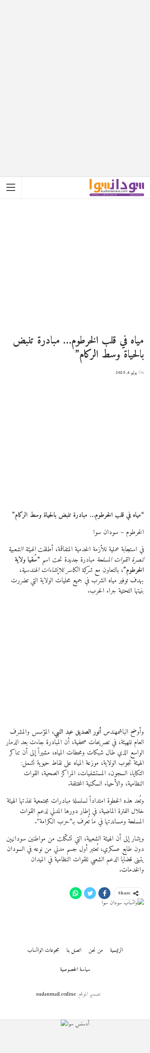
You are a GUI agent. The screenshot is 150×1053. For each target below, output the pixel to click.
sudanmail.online (56, 994)
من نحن (95, 950)
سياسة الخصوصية (75, 969)
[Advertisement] (75, 74)
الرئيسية (116, 950)
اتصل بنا (73, 950)
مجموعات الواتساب (43, 950)
